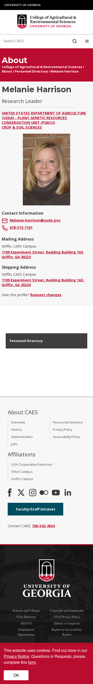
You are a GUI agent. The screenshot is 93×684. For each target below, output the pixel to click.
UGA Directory (26, 616)
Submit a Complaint (67, 623)
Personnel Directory (31, 71)
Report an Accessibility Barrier (67, 631)
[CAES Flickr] (44, 493)
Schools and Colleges (26, 610)
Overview (18, 422)
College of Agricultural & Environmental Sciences (42, 67)
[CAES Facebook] (10, 493)
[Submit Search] (74, 41)
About (7, 71)
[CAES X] (22, 493)
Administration (22, 436)
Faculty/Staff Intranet (35, 509)
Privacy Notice (16, 656)
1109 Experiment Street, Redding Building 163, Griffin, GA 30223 (43, 254)
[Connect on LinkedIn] (68, 493)
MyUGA (26, 623)
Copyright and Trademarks (67, 610)
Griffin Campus (22, 479)
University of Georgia (22, 5)
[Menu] (87, 41)
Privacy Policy (62, 429)
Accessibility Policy (66, 436)
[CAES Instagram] (33, 493)
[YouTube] (56, 493)
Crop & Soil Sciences (22, 127)
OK (16, 675)
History (16, 429)
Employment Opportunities (26, 631)
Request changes (46, 294)
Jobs (14, 444)
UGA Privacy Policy (67, 616)
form (32, 662)
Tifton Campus (22, 471)
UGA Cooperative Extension (31, 464)
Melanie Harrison (65, 71)
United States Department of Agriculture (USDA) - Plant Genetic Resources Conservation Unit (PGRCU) (44, 118)
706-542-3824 (43, 525)
